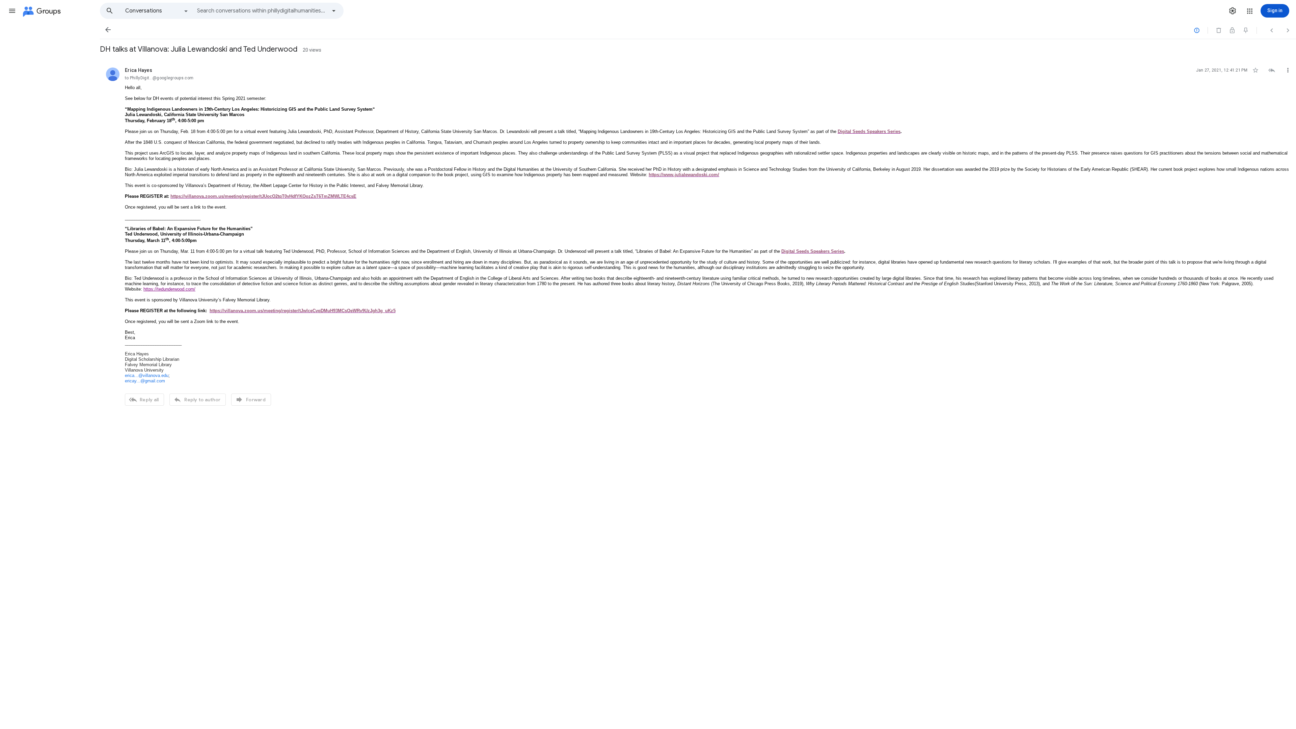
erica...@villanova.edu (146, 375)
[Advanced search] (333, 11)
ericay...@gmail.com (145, 380)
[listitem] (698, 235)
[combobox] (262, 11)
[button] (12, 11)
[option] (157, 11)
